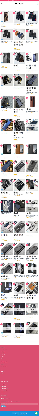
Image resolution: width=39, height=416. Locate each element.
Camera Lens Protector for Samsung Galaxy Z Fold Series (19, 138)
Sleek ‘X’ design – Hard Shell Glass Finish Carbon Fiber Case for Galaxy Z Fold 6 (19, 276)
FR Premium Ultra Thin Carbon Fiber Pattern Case (6, 109)
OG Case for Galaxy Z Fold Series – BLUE (6, 173)
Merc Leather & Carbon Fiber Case (19, 173)
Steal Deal (2, 373)
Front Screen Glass (3, 23)
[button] (1, 4)
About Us (2, 364)
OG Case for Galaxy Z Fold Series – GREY (31, 156)
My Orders (2, 371)
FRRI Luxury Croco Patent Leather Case (19, 194)
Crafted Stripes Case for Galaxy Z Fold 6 (19, 297)
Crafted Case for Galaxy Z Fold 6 (5, 278)
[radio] (15, 42)
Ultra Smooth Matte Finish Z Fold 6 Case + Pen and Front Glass (7, 298)
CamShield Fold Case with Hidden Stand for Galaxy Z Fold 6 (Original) (7, 335)
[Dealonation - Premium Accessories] (19, 3)
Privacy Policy (3, 354)
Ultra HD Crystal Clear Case (5, 64)
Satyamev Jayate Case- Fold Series (18, 87)
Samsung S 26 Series (4, 390)
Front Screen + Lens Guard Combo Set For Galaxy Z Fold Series (32, 70)
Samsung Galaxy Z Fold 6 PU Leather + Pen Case (19, 259)
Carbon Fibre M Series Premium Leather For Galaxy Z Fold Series (32, 192)
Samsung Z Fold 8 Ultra (4, 388)
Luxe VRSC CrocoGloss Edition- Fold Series (6, 87)
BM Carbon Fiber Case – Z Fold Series (32, 41)
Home (13, 7)
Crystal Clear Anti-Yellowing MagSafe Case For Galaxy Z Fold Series (6, 213)
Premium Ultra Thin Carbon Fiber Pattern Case (31, 173)
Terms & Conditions (4, 366)
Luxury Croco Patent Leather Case (19, 23)
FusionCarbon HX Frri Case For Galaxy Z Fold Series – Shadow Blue (32, 132)
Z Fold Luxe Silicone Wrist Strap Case (31, 92)
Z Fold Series (19, 7)
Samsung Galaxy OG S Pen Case (31, 316)
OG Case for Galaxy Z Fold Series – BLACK (6, 156)
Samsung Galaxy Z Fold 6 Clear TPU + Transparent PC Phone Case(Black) (31, 234)
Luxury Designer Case (17, 67)
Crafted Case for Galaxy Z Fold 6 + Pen (6, 258)
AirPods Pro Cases (4, 395)
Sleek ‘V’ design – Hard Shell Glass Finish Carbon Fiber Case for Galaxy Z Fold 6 (32, 276)
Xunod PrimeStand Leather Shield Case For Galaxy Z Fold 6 (19, 316)
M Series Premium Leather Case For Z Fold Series (31, 24)
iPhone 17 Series (3, 384)
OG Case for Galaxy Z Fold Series (18, 46)
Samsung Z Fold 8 (3, 386)
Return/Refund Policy (4, 349)
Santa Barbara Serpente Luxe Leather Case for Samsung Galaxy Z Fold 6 (6, 316)
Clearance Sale (3, 392)
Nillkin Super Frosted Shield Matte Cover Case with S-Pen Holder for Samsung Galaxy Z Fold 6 (19, 335)
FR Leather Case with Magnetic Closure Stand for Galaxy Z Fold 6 (32, 216)
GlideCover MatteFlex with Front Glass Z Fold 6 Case (6, 237)
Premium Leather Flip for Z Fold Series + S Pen (32, 259)
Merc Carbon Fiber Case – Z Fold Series (6, 41)
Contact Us (2, 356)
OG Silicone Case (16, 215)
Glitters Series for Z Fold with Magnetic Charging (19, 237)
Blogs (2, 358)
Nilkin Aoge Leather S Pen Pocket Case (32, 111)
